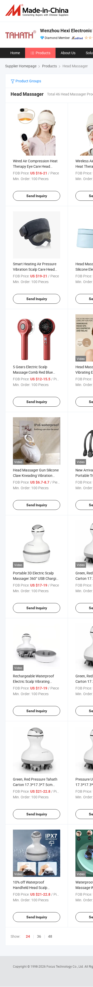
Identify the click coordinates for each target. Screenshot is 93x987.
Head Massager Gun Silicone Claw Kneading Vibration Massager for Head (36, 475)
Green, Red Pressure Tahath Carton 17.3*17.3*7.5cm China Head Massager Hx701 (36, 784)
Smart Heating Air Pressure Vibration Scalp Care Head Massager (34, 269)
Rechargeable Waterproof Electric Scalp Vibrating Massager (33, 681)
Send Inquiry (36, 196)
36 (39, 936)
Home (15, 52)
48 (50, 936)
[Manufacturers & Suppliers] (37, 10)
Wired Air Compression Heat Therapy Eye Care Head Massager (35, 166)
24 (28, 936)
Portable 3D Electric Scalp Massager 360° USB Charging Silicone (36, 578)
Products (43, 52)
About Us (68, 52)
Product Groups (28, 80)
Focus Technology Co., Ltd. (65, 966)
